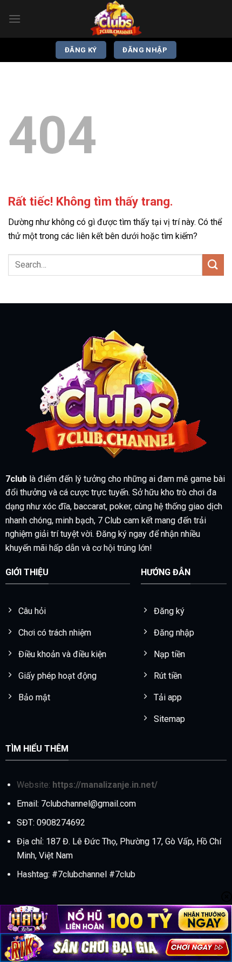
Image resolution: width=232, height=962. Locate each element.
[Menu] (14, 18)
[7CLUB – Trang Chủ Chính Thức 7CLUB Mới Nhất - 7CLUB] (116, 19)
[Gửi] (213, 264)
